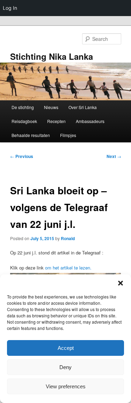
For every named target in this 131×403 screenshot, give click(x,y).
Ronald (68, 238)
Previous (21, 156)
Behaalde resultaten (31, 135)
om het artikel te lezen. (68, 267)
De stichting (23, 107)
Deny (65, 367)
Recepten (56, 121)
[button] (120, 283)
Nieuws (51, 107)
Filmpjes (68, 135)
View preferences (66, 386)
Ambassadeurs (90, 121)
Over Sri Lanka (82, 107)
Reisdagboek (24, 121)
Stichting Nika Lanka (51, 56)
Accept (66, 348)
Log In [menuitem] (10, 8)
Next (114, 156)
